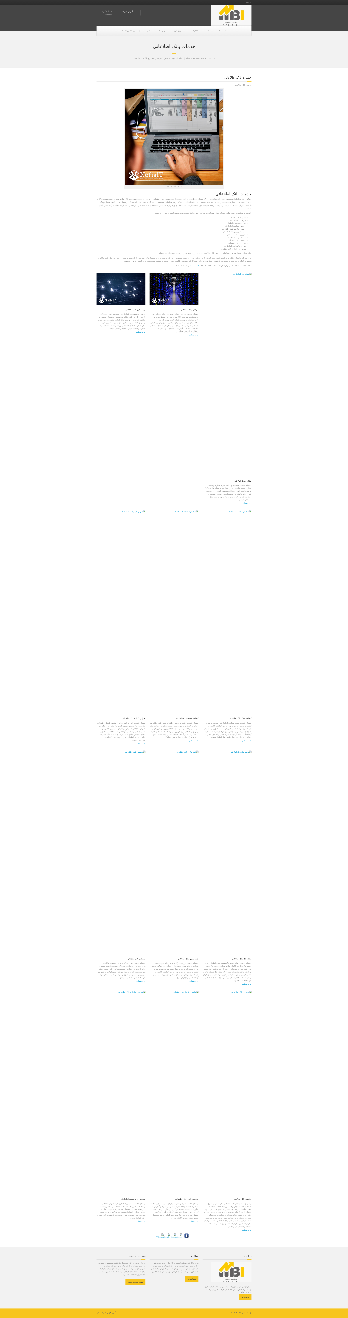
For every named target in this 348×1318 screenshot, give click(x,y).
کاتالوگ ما (194, 31)
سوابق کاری (178, 31)
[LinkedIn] (168, 1235)
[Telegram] (161, 1235)
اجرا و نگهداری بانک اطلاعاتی (133, 718)
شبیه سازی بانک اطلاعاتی (188, 959)
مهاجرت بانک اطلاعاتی (242, 1199)
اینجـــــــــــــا (195, 265)
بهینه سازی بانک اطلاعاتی (135, 310)
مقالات (208, 31)
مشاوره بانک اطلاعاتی (242, 481)
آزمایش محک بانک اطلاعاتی (240, 718)
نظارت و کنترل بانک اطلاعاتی (186, 1199)
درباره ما (162, 31)
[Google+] (174, 1235)
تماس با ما (147, 31)
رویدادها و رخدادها (129, 31)
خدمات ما (222, 31)
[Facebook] (186, 1235)
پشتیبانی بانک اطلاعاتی (136, 959)
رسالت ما (192, 1279)
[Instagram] (180, 1235)
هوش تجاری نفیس (135, 1282)
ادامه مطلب (140, 332)
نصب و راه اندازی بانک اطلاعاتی (132, 1199)
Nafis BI (234, 1312)
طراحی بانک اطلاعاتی (189, 310)
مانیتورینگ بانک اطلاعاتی (241, 959)
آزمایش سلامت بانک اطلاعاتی (186, 718)
